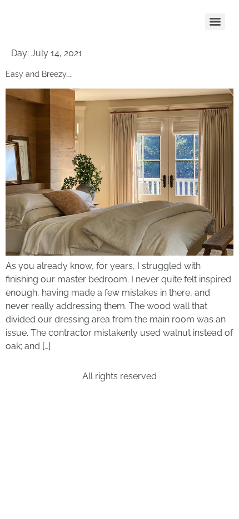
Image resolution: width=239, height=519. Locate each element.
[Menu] (215, 21)
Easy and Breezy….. (39, 74)
